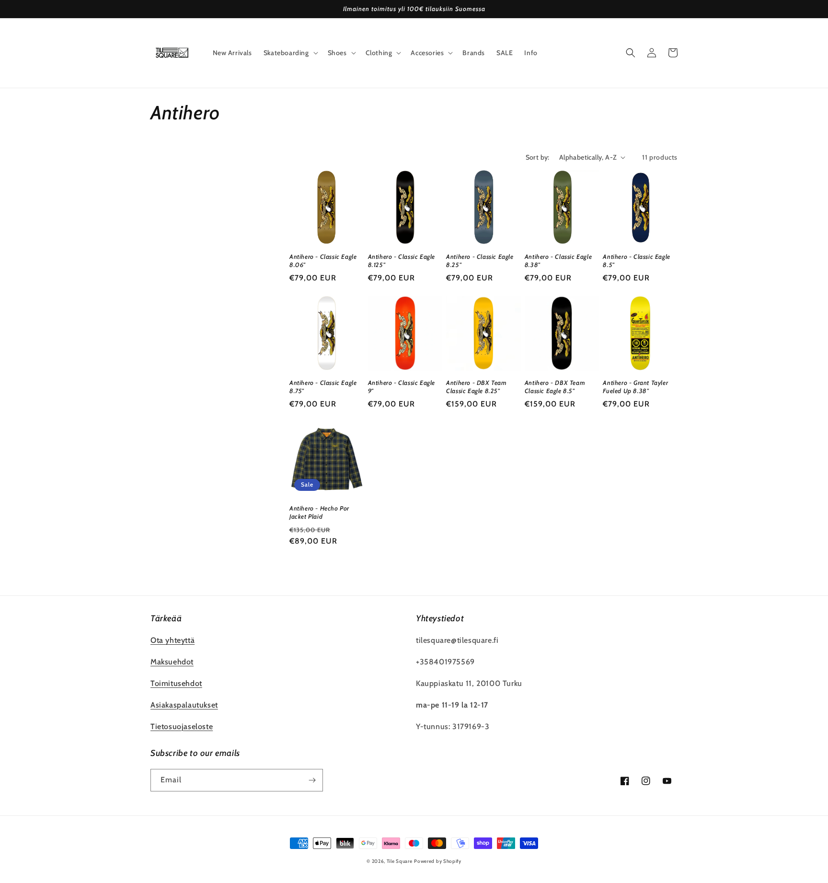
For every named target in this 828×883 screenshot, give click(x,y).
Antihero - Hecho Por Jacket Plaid (319, 512)
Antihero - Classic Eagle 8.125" (401, 260)
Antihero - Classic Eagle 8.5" (636, 260)
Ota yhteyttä (172, 640)
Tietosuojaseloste (181, 726)
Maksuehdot (172, 661)
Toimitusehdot (176, 683)
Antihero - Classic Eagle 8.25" (479, 260)
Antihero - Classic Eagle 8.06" (322, 260)
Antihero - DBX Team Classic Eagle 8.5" (555, 387)
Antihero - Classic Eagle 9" (401, 387)
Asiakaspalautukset (184, 704)
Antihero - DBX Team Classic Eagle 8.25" (476, 387)
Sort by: (538, 157)
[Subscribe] (311, 780)
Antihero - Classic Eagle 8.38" (558, 260)
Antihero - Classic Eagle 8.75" (322, 387)
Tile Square (400, 861)
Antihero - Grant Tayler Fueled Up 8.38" (635, 387)
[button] (290, 53)
